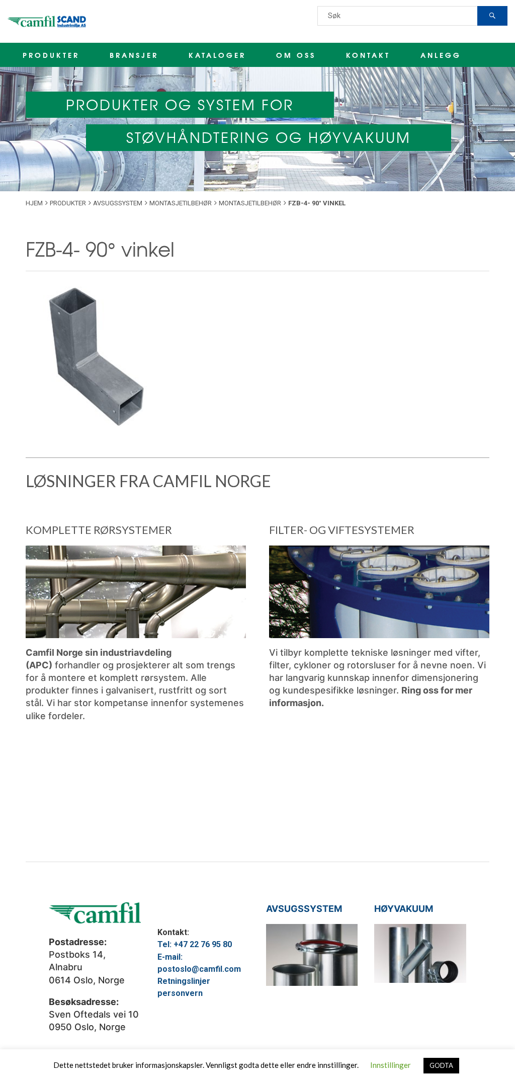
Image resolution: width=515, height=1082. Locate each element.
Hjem (34, 203)
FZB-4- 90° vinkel (100, 248)
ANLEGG (440, 54)
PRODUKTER (51, 54)
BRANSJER (134, 54)
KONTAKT (368, 54)
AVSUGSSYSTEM (304, 908)
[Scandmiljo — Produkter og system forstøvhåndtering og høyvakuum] (48, 21)
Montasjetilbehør (180, 203)
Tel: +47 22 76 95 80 (194, 944)
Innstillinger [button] (390, 1064)
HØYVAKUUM (403, 908)
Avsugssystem (117, 203)
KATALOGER (217, 54)
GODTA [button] (441, 1065)
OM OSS (296, 54)
